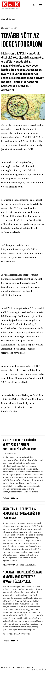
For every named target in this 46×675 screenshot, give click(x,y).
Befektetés (7, 634)
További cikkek (9, 498)
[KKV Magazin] (10, 5)
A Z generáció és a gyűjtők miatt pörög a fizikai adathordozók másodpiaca (19, 444)
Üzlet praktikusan (11, 565)
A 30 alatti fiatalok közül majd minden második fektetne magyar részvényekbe (22, 577)
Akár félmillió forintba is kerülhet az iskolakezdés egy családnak (22, 513)
